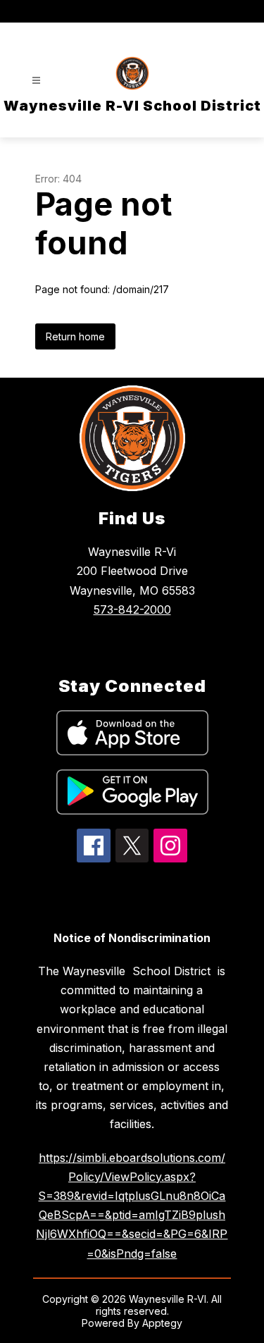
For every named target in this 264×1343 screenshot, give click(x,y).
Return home (75, 336)
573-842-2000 (132, 609)
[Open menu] (36, 81)
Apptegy (162, 1323)
